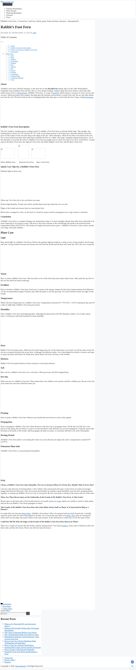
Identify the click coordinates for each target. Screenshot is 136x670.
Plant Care (9, 54)
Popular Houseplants (14, 9)
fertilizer (64, 526)
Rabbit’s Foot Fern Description (21, 48)
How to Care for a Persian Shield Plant (18, 645)
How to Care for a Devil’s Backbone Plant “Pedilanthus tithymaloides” (20, 642)
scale (59, 501)
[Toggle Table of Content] (2, 42)
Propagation (14, 74)
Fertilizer (13, 59)
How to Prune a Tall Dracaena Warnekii (19, 649)
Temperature (14, 61)
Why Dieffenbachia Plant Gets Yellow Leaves (21, 635)
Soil (12, 69)
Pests (12, 65)
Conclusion (14, 52)
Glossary (9, 15)
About (13, 46)
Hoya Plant (7, 606)
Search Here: (5, 611)
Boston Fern (22, 93)
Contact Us (8, 658)
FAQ (12, 80)
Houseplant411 (20, 666)
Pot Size (13, 70)
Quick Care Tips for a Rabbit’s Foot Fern (24, 50)
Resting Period (15, 76)
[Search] (28, 613)
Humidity (13, 63)
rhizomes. (90, 97)
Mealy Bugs (26, 513)
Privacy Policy (9, 660)
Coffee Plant (7, 609)
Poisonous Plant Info (17, 78)
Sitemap (7, 662)
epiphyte (56, 93)
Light (12, 56)
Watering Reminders (14, 13)
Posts (8, 17)
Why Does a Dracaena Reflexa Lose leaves (20, 632)
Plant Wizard (11, 11)
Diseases (13, 67)
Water (12, 57)
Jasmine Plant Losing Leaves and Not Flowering (22, 647)
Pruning (13, 72)
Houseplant (7, 604)
